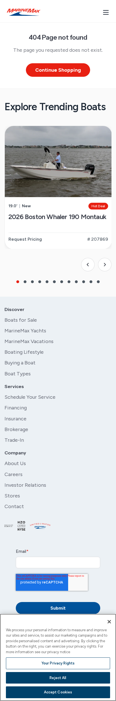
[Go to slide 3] (32, 281)
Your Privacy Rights (58, 663)
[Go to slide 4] (39, 281)
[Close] (109, 622)
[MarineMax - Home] (24, 12)
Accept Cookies (58, 692)
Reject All (58, 678)
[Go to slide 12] (98, 281)
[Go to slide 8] (69, 281)
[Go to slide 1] (17, 281)
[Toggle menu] (105, 12)
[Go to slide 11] (91, 281)
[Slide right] (104, 264)
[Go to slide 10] (83, 281)
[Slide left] (88, 264)
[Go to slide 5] (47, 281)
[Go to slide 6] (54, 281)
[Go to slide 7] (61, 281)
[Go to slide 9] (76, 281)
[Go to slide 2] (25, 281)
